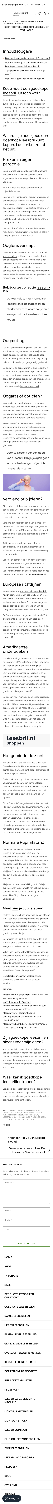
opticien (30, 1119)
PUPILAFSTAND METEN (18, 1380)
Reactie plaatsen (26, 1243)
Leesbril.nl (8, 1119)
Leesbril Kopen (31, 1115)
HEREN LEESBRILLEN (16, 1325)
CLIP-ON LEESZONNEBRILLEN (22, 1439)
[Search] (35, 13)
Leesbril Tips (9, 38)
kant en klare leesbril (32, 1113)
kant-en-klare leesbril (34, 574)
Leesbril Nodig (10, 1117)
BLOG (7, 1476)
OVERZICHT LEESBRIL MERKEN (22, 1352)
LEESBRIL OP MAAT (15, 1429)
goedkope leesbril (11, 1113)
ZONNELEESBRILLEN (16, 1448)
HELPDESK (10, 1466)
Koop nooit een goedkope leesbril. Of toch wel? (27, 58)
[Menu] (5, 13)
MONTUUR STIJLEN (16, 1420)
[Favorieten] (39, 13)
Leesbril (14, 21)
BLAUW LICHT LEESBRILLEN (21, 1334)
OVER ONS (10, 1485)
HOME (8, 1257)
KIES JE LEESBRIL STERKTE (20, 1362)
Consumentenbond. (29, 386)
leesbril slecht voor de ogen (31, 1117)
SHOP (7, 1266)
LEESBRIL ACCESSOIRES (19, 1457)
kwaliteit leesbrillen (13, 1115)
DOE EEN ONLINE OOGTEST (20, 1371)
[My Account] (48, 13)
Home (5, 21)
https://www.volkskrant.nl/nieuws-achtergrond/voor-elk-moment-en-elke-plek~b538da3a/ (22, 1016)
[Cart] (44, 13)
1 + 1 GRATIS (11, 1275)
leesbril (9, 92)
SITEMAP (9, 1494)
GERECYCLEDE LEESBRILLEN (21, 1343)
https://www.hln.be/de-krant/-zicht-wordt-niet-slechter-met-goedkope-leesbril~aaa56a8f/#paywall (26, 998)
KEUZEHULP (11, 1389)
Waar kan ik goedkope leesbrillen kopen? (24, 78)
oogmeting (20, 1119)
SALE (7, 1285)
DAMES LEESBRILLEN (17, 1316)
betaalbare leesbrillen (29, 1110)
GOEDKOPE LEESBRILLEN (19, 1306)
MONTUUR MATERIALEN (18, 1411)
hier (15, 908)
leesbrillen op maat (17, 975)
